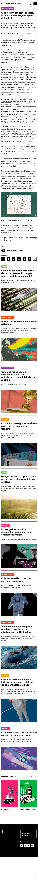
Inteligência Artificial (7, 8)
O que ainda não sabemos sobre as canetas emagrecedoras (19, 734)
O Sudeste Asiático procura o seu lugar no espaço (17, 579)
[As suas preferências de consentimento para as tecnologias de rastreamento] (35, 876)
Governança (5, 419)
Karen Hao (13, 238)
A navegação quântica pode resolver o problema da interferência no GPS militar (16, 629)
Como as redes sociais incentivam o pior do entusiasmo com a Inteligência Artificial (18, 376)
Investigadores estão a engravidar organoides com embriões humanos (16, 532)
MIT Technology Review (10, 33)
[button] (31, 776)
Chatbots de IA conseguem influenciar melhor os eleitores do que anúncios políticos (18, 682)
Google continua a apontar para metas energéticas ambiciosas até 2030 (18, 479)
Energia (4, 266)
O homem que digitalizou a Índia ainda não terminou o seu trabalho (19, 426)
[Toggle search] (31, 3)
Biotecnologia (5, 525)
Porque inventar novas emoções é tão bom (19, 323)
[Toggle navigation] (35, 3)
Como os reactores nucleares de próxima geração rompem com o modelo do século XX (17, 273)
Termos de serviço (6, 851)
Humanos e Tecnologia (7, 317)
